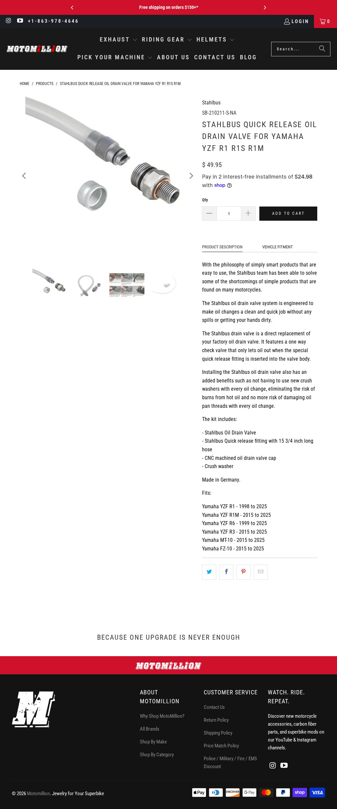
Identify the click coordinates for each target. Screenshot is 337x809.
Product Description (222, 246)
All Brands (149, 729)
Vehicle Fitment (277, 246)
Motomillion (38, 793)
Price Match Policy (221, 746)
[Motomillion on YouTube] (19, 21)
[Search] (322, 49)
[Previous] (72, 7)
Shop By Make (153, 742)
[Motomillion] (37, 48)
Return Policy (216, 720)
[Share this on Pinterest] (243, 572)
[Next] (264, 7)
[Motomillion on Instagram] (8, 21)
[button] (119, 40)
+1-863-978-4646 (53, 21)
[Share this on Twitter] (209, 572)
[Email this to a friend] (261, 572)
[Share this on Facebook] (226, 572)
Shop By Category (157, 755)
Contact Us (214, 707)
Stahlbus (211, 102)
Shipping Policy (218, 733)
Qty (205, 199)
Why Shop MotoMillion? (162, 716)
